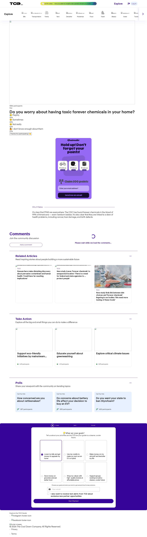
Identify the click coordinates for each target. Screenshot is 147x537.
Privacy (14, 529)
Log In (134, 4)
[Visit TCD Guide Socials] (21, 516)
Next (143, 14)
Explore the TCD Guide (18, 513)
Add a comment (26, 245)
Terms (13, 534)
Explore (118, 3)
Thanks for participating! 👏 (20, 134)
